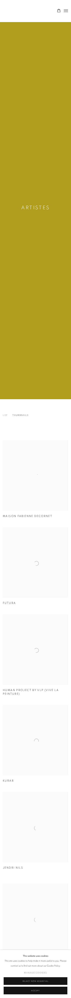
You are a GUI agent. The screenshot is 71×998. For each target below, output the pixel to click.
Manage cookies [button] (35, 973)
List (5, 415)
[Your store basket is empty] (59, 11)
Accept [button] (35, 991)
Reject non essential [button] (36, 981)
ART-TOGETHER (21, 11)
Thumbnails (20, 415)
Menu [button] (65, 11)
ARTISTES (35, 207)
